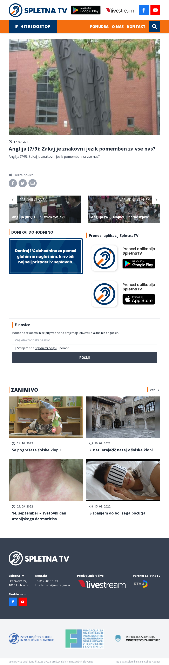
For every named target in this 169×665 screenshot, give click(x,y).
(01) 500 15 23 (48, 581)
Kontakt (136, 26)
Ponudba (99, 26)
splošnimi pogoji (46, 348)
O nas (118, 26)
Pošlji (84, 357)
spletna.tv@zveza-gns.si (54, 585)
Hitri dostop (35, 26)
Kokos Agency (152, 661)
